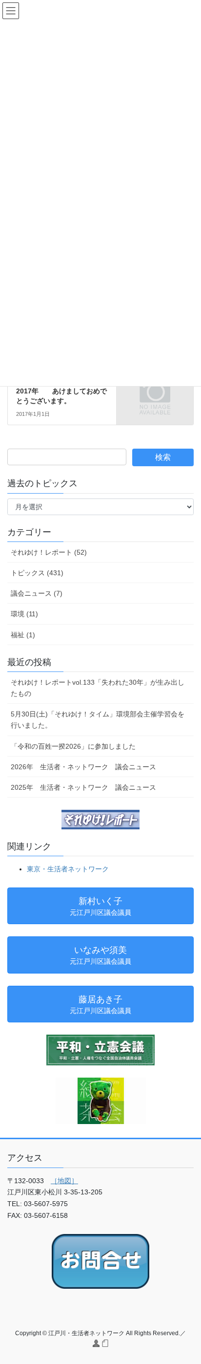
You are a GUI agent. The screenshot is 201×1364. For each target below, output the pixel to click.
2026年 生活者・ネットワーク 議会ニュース (83, 767)
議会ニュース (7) (36, 593)
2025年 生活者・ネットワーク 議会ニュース (83, 787)
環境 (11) (24, 614)
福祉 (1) (23, 635)
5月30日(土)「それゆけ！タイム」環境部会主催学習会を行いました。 (97, 719)
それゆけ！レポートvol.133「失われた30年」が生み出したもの (97, 687)
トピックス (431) (37, 573)
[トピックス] (155, 391)
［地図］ (64, 1181)
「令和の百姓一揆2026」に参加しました (73, 746)
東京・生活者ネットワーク (68, 869)
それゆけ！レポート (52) (49, 552)
